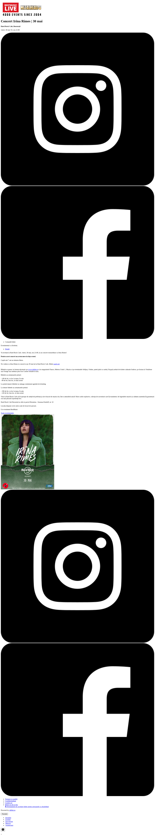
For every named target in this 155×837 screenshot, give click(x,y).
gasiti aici (56, 364)
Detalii (7, 349)
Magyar (8, 823)
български (9, 821)
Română (4, 814)
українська (9, 825)
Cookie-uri (8, 803)
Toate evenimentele (7, 413)
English (8, 819)
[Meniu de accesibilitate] (3, 829)
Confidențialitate (10, 801)
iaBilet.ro (12, 810)
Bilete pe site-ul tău (11, 805)
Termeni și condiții (11, 799)
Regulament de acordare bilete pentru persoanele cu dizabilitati (28, 807)
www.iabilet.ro (33, 369)
